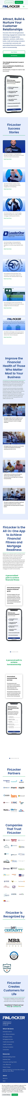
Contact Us (17, 1007)
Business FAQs (6, 1059)
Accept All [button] (14, 1094)
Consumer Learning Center (10, 1062)
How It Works (14, 52)
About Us (5, 1078)
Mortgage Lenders (7, 1037)
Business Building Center (9, 1057)
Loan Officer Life (7, 1064)
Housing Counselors (8, 1047)
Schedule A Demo (19, 2)
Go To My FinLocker (9, 2)
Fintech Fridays (6, 1067)
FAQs (8, 1007)
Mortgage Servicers (8, 1039)
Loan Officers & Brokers (9, 1034)
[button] (10, 651)
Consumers (6, 1049)
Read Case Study (7, 159)
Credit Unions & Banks (8, 1042)
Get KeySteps (14, 55)
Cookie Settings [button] (6, 1094)
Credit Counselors (7, 1044)
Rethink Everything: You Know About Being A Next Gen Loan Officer (14, 1070)
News (4, 1081)
